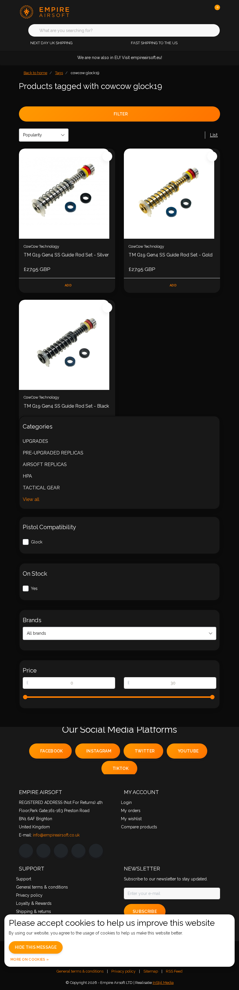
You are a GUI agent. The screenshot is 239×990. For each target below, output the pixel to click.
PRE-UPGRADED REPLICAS (53, 453)
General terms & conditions (80, 971)
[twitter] (61, 851)
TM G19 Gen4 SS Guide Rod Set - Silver (66, 255)
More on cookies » (29, 959)
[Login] (192, 11)
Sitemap (150, 971)
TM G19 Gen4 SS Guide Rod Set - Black (66, 406)
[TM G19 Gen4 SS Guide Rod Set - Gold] (172, 194)
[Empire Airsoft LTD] (54, 11)
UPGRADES (35, 441)
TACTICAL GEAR (41, 487)
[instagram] (43, 851)
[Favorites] (203, 11)
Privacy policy (123, 971)
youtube (188, 751)
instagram (98, 751)
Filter (121, 114)
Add (68, 285)
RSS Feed (174, 971)
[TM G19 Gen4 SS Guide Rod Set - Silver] (67, 194)
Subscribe (145, 911)
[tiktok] (96, 851)
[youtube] (78, 851)
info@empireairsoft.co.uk (56, 835)
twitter (144, 751)
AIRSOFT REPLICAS (45, 464)
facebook (51, 751)
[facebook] (26, 851)
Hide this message (36, 947)
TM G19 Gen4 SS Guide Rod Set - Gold (170, 255)
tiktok (121, 768)
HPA (27, 476)
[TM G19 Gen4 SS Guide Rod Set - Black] (67, 345)
